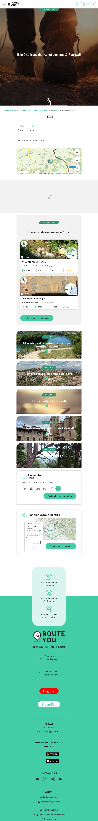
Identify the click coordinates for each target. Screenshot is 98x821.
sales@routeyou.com (50, 801)
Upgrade (49, 691)
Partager (22, 130)
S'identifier (49, 704)
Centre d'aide (50, 819)
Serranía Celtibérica (46, 110)
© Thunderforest (58, 173)
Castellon (35, 110)
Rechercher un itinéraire (51, 673)
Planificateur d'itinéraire (61, 546)
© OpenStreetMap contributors (72, 173)
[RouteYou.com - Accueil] (13, 4)
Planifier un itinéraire (51, 657)
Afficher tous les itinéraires (37, 318)
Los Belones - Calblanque (33, 298)
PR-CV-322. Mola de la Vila (34, 262)
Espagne (22, 110)
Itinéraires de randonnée (10, 110)
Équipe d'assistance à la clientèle (50, 814)
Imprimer (32, 130)
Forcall (55, 110)
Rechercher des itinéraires (60, 496)
